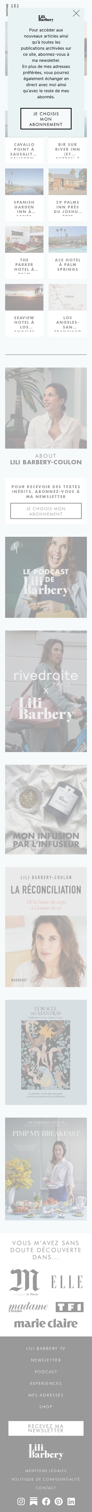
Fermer (77, 14)
